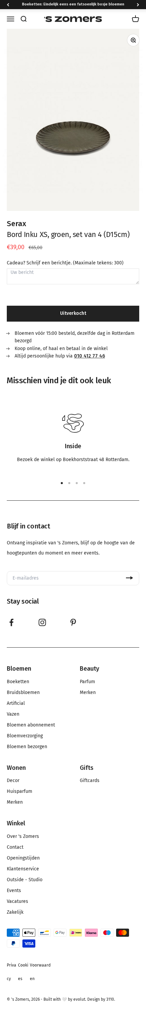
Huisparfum (19, 791)
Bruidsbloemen (23, 692)
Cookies (23, 972)
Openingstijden (23, 858)
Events (14, 890)
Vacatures (17, 901)
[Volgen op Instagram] (42, 622)
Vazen (13, 714)
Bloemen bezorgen (27, 747)
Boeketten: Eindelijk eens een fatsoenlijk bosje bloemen (73, 4)
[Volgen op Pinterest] (73, 622)
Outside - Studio (24, 880)
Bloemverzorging (25, 736)
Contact (15, 847)
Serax (16, 223)
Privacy (11, 972)
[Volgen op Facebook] (11, 622)
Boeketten (18, 682)
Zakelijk (15, 912)
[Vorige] (8, 4)
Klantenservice (23, 869)
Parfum (87, 682)
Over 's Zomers (23, 836)
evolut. (79, 999)
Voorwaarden (40, 972)
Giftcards (89, 780)
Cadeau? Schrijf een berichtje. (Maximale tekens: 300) (65, 263)
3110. (110, 999)
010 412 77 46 (89, 356)
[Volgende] (138, 4)
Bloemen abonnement (31, 725)
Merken (88, 692)
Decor (13, 780)
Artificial (16, 703)
